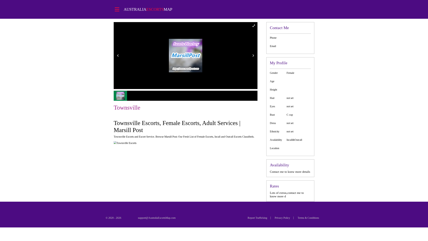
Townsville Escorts (126, 143)
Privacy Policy (282, 217)
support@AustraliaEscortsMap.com (157, 217)
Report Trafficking (257, 217)
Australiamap (148, 9)
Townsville (127, 107)
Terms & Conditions (308, 217)
